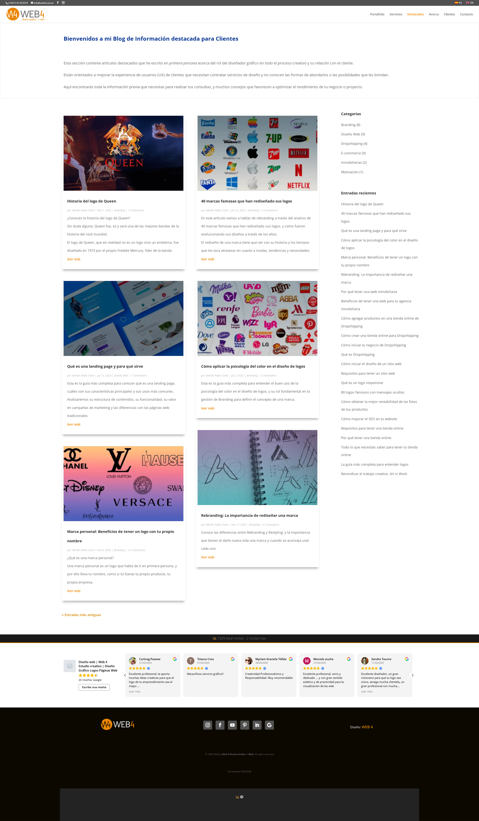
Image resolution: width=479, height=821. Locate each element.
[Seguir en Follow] (220, 725)
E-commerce (351, 153)
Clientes (449, 14)
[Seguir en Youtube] (232, 725)
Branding (119, 210)
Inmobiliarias (351, 162)
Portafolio (377, 14)
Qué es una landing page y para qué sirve (105, 366)
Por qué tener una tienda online (366, 438)
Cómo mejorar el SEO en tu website (369, 419)
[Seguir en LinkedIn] (257, 725)
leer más (73, 259)
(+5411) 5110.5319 (18, 2)
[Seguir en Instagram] (207, 725)
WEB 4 (367, 726)
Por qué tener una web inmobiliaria (369, 291)
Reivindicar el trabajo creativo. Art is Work (374, 473)
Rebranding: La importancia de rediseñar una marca (249, 515)
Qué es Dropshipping (358, 354)
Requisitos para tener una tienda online (372, 428)
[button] (412, 675)
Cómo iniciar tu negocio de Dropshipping (373, 345)
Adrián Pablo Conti (83, 210)
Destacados (415, 14)
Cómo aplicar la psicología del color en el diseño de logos (253, 366)
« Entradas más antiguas (81, 615)
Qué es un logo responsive (362, 382)
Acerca (434, 14)
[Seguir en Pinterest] (244, 725)
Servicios (396, 14)
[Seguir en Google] (269, 725)
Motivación (350, 172)
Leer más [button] (134, 691)
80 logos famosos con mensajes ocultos (372, 392)
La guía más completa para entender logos (374, 464)
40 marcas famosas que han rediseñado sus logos (246, 201)
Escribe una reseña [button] (94, 687)
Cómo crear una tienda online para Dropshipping (380, 335)
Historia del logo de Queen (91, 201)
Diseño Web (121, 375)
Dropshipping (352, 143)
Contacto (466, 14)
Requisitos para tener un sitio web (368, 373)
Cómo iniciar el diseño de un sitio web (371, 364)
